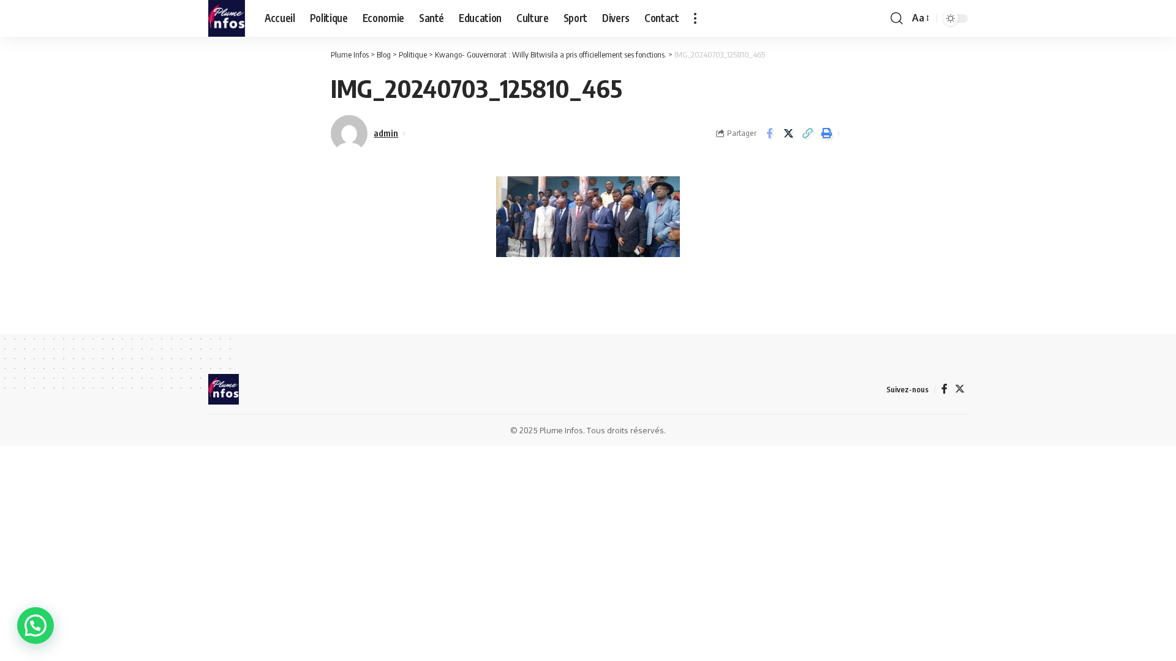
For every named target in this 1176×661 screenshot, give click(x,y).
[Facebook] (944, 389)
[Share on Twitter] (788, 133)
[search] (897, 18)
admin (386, 132)
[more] (695, 18)
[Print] (826, 133)
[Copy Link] (807, 133)
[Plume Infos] (226, 18)
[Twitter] (960, 389)
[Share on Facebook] (769, 133)
